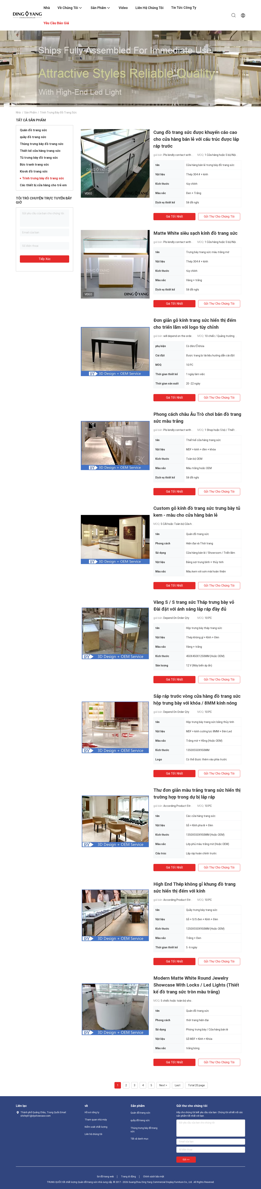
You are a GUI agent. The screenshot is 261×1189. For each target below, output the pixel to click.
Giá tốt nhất (174, 216)
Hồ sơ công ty (92, 1112)
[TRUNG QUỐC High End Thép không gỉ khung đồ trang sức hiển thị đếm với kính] (115, 915)
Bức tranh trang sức (34, 164)
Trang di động (128, 1176)
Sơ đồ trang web (105, 1176)
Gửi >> (186, 1159)
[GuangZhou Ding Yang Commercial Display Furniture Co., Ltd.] (27, 14)
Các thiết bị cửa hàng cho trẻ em (43, 185)
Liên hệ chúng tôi (93, 1134)
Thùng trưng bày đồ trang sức (41, 144)
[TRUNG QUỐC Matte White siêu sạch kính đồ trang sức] (115, 264)
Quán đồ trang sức (33, 130)
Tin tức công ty (183, 8)
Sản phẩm (30, 112)
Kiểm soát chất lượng (96, 1127)
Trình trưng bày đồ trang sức (43, 178)
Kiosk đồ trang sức (34, 171)
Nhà (18, 112)
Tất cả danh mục (139, 1138)
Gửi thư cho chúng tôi (219, 216)
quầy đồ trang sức (33, 137)
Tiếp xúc (45, 259)
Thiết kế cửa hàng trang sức (40, 151)
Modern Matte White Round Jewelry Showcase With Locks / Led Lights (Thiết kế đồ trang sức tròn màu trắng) (196, 985)
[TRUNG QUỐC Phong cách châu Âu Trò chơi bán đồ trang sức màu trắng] (115, 445)
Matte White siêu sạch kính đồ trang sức (195, 233)
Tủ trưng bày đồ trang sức (39, 157)
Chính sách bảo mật (153, 1176)
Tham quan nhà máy (96, 1119)
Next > (163, 1085)
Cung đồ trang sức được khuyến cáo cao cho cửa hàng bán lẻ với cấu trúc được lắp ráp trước (196, 139)
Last (177, 1085)
